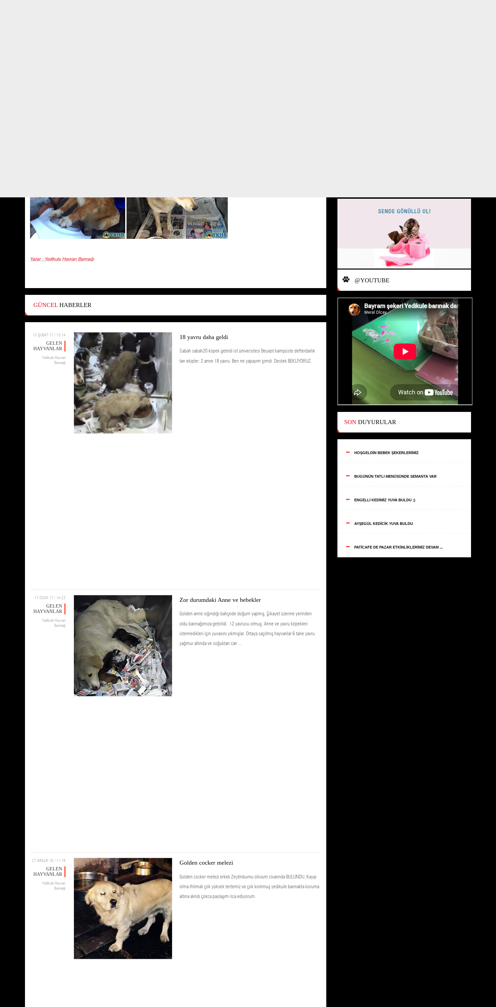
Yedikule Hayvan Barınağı (53, 360)
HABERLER (62, 305)
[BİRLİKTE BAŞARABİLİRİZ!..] (404, 234)
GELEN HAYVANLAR (47, 346)
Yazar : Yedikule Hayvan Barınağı (62, 259)
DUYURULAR (370, 422)
